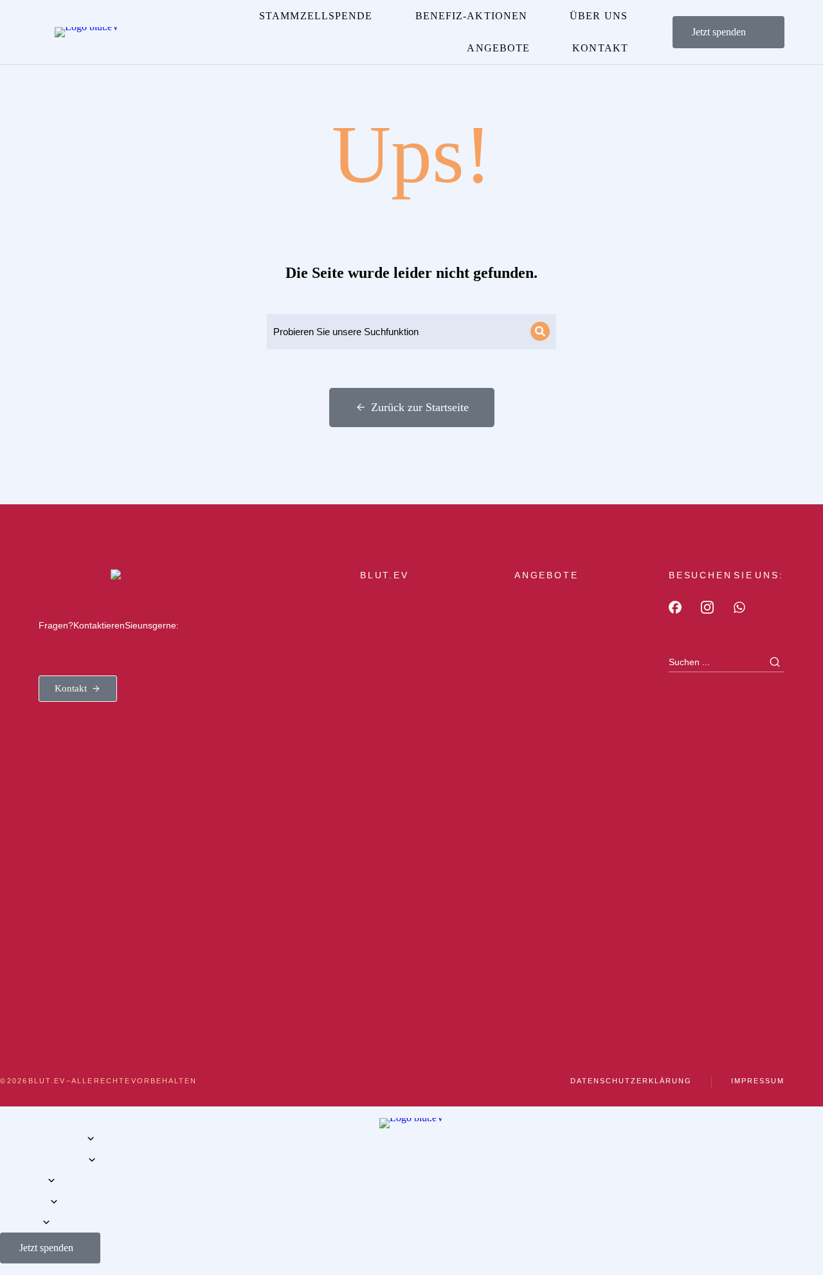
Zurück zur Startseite (420, 407)
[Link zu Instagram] (707, 607)
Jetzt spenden (719, 31)
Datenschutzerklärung (631, 1081)
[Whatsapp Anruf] (739, 607)
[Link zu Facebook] (675, 607)
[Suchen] (540, 331)
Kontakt (71, 688)
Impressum (757, 1081)
